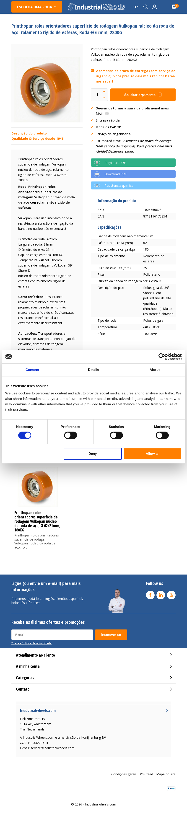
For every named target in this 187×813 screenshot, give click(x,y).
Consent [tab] (32, 370)
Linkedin (160, 595)
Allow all (152, 454)
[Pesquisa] (145, 7)
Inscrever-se (111, 635)
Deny (92, 454)
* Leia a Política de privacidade (31, 643)
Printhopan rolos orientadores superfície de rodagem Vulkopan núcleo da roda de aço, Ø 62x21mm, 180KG (37, 521)
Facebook (150, 595)
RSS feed (146, 774)
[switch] (70, 435)
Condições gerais (124, 774)
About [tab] (155, 370)
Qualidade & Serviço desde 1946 (37, 138)
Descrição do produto (29, 133)
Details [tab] (93, 370)
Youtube (171, 595)
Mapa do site (166, 774)
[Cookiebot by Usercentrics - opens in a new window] (162, 356)
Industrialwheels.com (100, 804)
